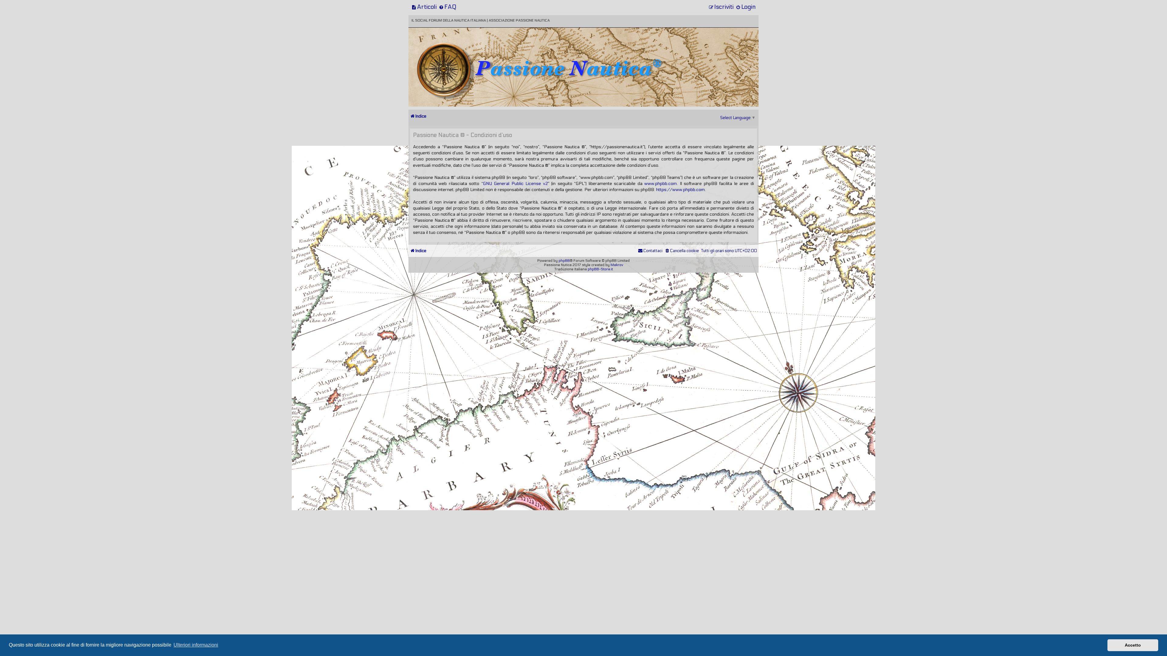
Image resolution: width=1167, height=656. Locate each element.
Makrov (617, 265)
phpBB (564, 260)
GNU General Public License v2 (515, 183)
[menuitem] (424, 6)
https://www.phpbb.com (680, 189)
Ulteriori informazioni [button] (196, 644)
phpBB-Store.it (600, 269)
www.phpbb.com (660, 183)
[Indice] (450, 48)
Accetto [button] (1133, 645)
